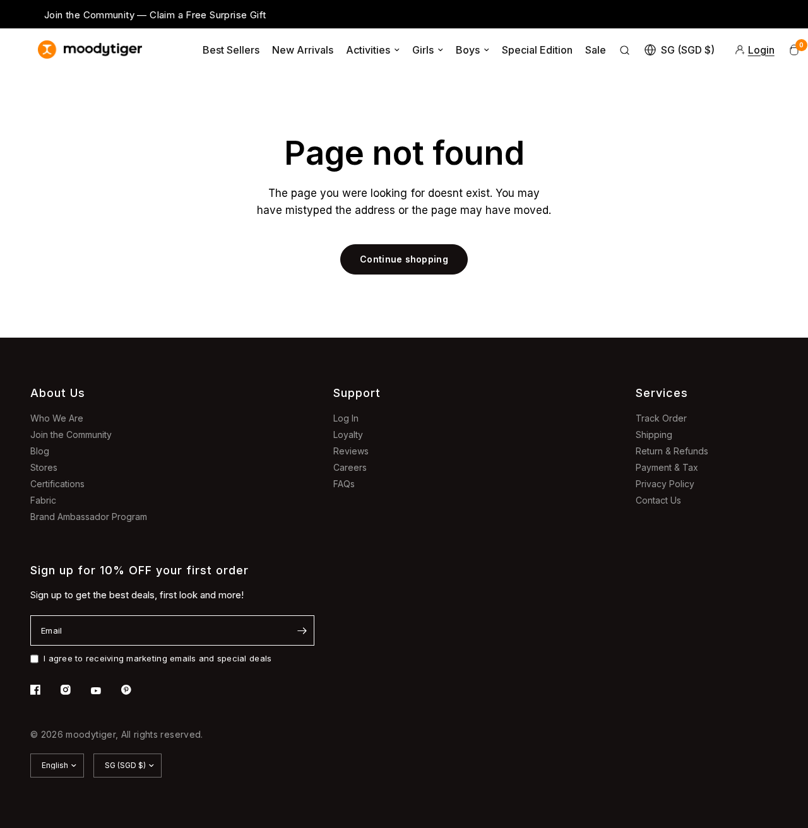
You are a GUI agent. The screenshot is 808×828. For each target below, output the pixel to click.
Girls (423, 50)
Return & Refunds (672, 451)
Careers (350, 467)
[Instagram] (74, 690)
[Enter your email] (301, 630)
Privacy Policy (665, 483)
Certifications (57, 483)
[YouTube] (105, 691)
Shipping (654, 434)
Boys (468, 50)
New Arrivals (302, 50)
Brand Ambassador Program (88, 516)
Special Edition (537, 50)
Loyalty (348, 434)
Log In (346, 418)
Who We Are (56, 418)
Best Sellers (231, 50)
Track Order (661, 418)
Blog (39, 451)
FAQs (344, 483)
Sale (595, 50)
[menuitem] (231, 49)
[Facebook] (44, 690)
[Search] (625, 50)
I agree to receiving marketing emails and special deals (157, 658)
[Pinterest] (135, 690)
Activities (368, 50)
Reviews (351, 451)
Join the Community (71, 434)
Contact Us (658, 500)
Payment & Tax (667, 467)
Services (662, 393)
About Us (57, 393)
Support (357, 393)
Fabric (43, 500)
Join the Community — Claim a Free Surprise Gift (155, 15)
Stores (43, 467)
